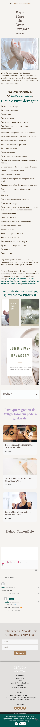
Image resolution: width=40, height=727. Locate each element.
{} (3, 565)
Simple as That (16, 284)
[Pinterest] (21, 708)
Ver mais (8, 451)
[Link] (26, 562)
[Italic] (6, 562)
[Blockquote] (20, 562)
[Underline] (8, 562)
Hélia (14, 605)
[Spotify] (24, 708)
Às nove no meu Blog (29, 284)
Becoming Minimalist (28, 281)
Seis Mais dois (21, 279)
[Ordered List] (14, 562)
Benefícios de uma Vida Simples (21, 96)
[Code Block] (23, 562)
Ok (16, 724)
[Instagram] (15, 708)
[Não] (36, 720)
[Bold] (3, 562)
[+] (3, 567)
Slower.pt (12, 279)
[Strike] (11, 562)
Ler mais (22, 724)
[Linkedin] (18, 708)
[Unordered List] (17, 562)
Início (10, 3)
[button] (36, 394)
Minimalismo (20, 34)
